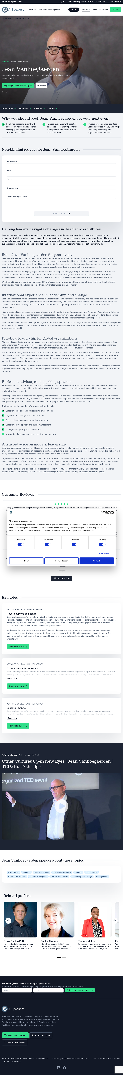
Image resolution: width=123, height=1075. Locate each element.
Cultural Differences (17, 877)
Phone (9, 179)
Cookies (5, 1061)
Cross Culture (91, 872)
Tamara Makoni (87, 941)
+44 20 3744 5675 (114, 2)
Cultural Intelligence (38, 877)
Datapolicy (16, 1061)
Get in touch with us (16, 1035)
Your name (12, 162)
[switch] (48, 544)
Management (102, 877)
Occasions (103, 9)
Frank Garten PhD (14, 941)
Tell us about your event (17, 197)
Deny (26, 561)
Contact (115, 9)
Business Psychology (62, 872)
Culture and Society (59, 877)
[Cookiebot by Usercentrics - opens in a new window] (103, 512)
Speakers (86, 9)
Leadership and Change (82, 877)
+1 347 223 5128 (100, 2)
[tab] (59, 957)
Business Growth (41, 872)
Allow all (96, 561)
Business (26, 872)
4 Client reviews (23, 61)
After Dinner (13, 872)
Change (78, 872)
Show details (103, 553)
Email (10, 170)
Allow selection (61, 561)
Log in (62, 2)
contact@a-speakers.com (64, 1058)
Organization (12, 188)
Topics (94, 9)
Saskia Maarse (49, 941)
